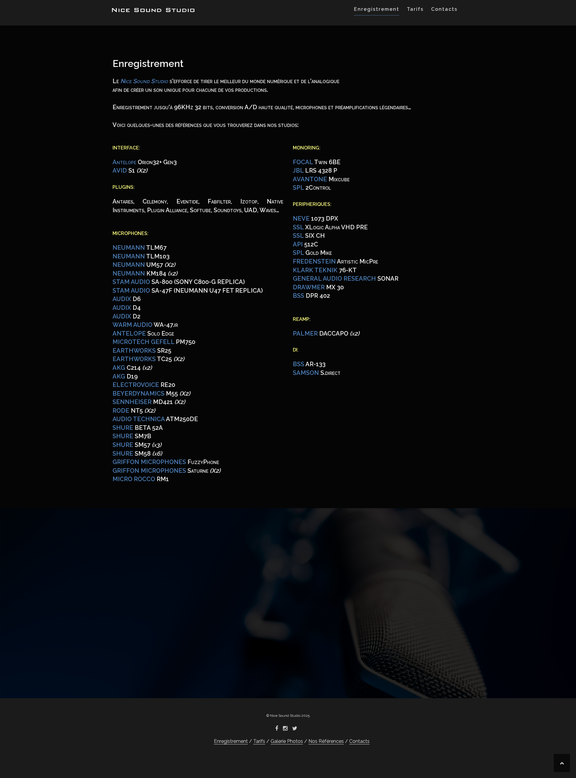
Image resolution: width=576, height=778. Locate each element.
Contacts (444, 9)
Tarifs (415, 9)
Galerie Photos (287, 741)
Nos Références (326, 741)
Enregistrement (376, 9)
